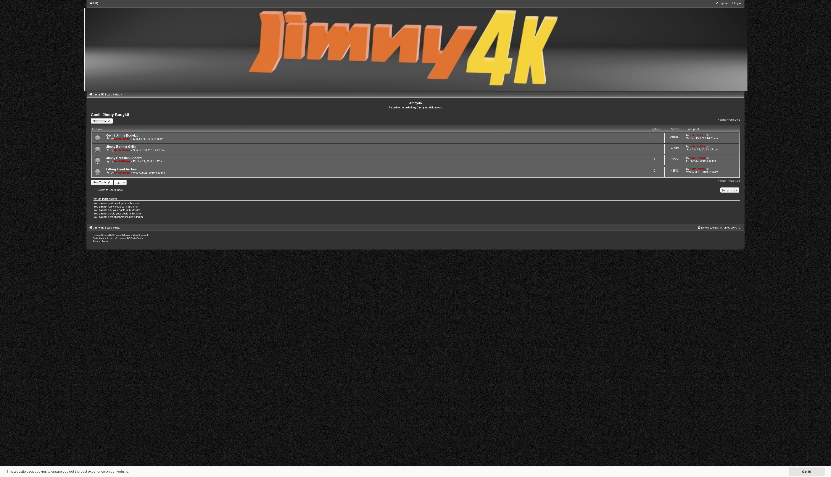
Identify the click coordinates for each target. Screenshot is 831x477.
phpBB (108, 235)
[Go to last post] (707, 135)
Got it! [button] (806, 471)
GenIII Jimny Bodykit (110, 115)
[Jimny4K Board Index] (416, 46)
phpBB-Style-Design (133, 238)
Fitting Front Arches (121, 169)
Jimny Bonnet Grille (121, 146)
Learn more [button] (139, 471)
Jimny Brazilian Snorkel (124, 158)
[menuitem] (93, 3)
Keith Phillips (122, 138)
